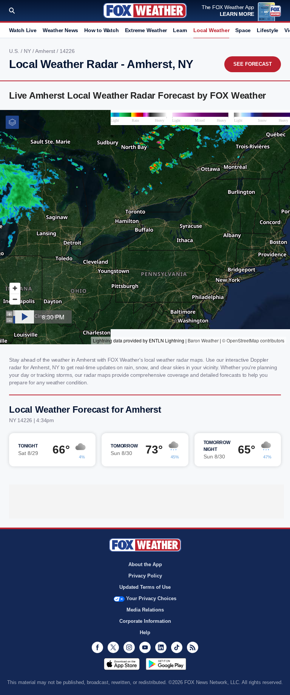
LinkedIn (161, 647)
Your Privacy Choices (151, 598)
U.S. (15, 51)
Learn (180, 30)
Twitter (113, 647)
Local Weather (211, 30)
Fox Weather (145, 10)
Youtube (145, 647)
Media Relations (145, 610)
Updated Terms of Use (145, 587)
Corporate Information (145, 621)
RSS (192, 647)
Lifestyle (267, 30)
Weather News (60, 30)
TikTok (176, 647)
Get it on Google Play (166, 664)
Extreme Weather (146, 30)
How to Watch (101, 30)
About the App (145, 564)
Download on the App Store (122, 664)
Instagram (129, 647)
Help (145, 632)
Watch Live (23, 30)
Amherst (46, 51)
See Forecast (252, 64)
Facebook (97, 647)
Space (243, 30)
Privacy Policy (145, 576)
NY (28, 51)
